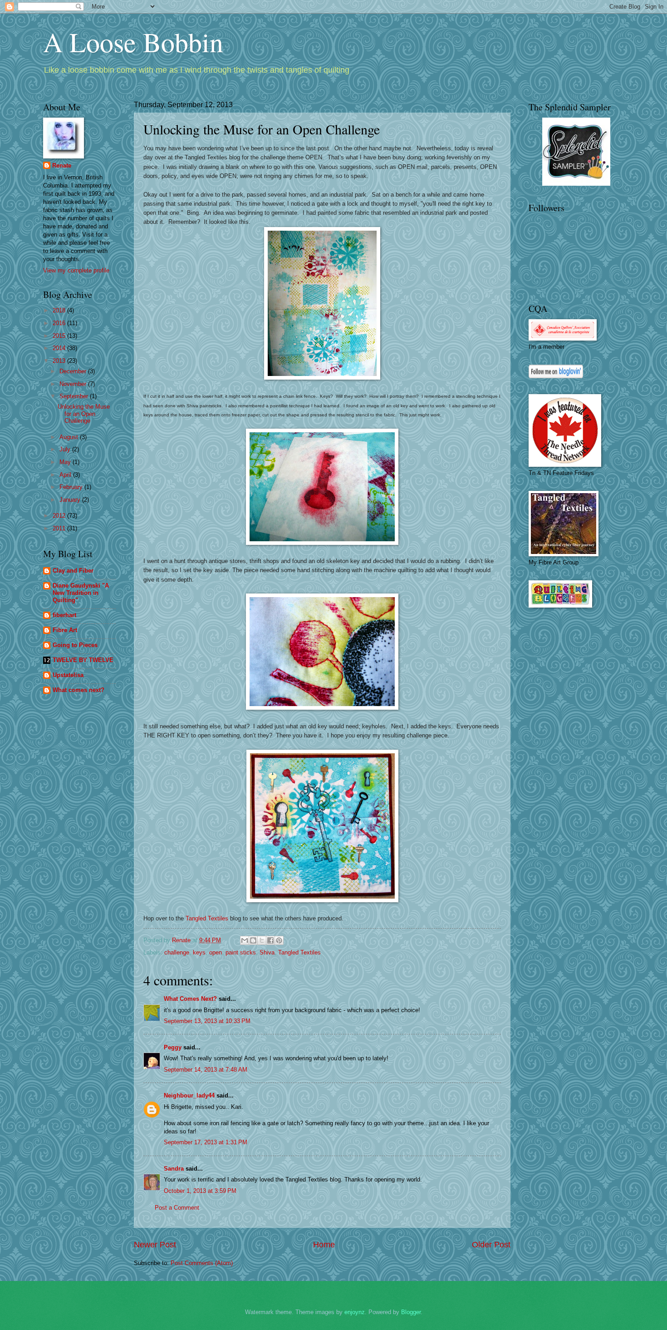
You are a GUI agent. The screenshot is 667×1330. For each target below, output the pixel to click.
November (73, 384)
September (74, 396)
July (65, 449)
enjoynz (354, 1312)
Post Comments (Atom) (202, 1263)
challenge (176, 952)
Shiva (267, 952)
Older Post (491, 1244)
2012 (60, 515)
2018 (60, 310)
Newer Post (155, 1244)
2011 (60, 528)
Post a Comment (177, 1207)
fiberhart (64, 615)
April (66, 474)
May (66, 462)
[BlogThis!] (253, 940)
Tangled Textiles (207, 918)
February (71, 487)
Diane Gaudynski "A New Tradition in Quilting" (81, 592)
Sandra (174, 1168)
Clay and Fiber (73, 570)
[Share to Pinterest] (279, 940)
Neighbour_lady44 (189, 1095)
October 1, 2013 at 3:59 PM (200, 1190)
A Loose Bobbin (133, 42)
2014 (60, 348)
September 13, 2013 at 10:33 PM (207, 1021)
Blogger (411, 1312)
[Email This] (244, 940)
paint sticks (241, 952)
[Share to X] (261, 940)
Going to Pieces (75, 645)
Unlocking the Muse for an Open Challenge (84, 413)
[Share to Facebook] (270, 940)
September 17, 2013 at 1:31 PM (205, 1142)
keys (199, 952)
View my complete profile (76, 270)
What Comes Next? (190, 998)
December (73, 371)
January (70, 499)
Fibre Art (65, 630)
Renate (61, 165)
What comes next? (78, 690)
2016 (60, 323)
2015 (60, 335)
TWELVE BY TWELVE (83, 660)
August (69, 437)
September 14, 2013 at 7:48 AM (205, 1069)
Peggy (172, 1047)
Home (324, 1244)
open (215, 952)
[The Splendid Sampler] (576, 183)
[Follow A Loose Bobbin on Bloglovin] (556, 376)
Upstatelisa (68, 675)
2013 (60, 360)
